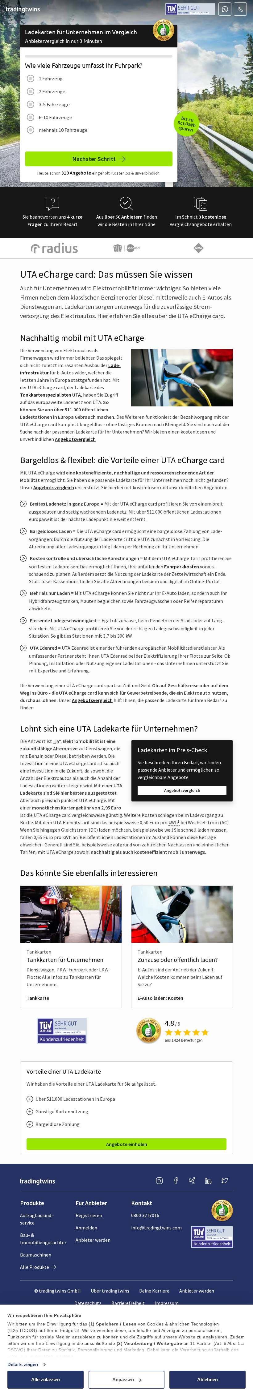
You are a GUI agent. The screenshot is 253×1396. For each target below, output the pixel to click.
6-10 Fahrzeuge (55, 117)
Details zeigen (22, 1364)
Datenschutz (88, 1303)
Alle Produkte (35, 1267)
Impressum (167, 1303)
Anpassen (123, 1379)
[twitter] (225, 1181)
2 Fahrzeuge (52, 91)
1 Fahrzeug (51, 78)
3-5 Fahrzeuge (54, 104)
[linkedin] (208, 1181)
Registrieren (89, 1215)
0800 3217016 (145, 1215)
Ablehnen (207, 1379)
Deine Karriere (154, 1291)
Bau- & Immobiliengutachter (43, 1238)
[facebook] (176, 1181)
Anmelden (86, 1228)
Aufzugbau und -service (37, 1219)
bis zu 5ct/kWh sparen (187, 124)
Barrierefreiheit (128, 1303)
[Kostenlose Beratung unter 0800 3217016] (240, 9)
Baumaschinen (35, 1255)
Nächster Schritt (94, 159)
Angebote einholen (126, 1144)
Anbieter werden (93, 1240)
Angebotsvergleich (75, 439)
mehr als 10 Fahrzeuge (63, 130)
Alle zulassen (45, 1379)
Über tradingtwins (110, 1291)
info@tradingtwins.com (156, 1228)
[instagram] (159, 1181)
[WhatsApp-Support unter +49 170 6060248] (224, 9)
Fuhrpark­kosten (181, 566)
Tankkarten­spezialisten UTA (50, 395)
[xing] (192, 1181)
